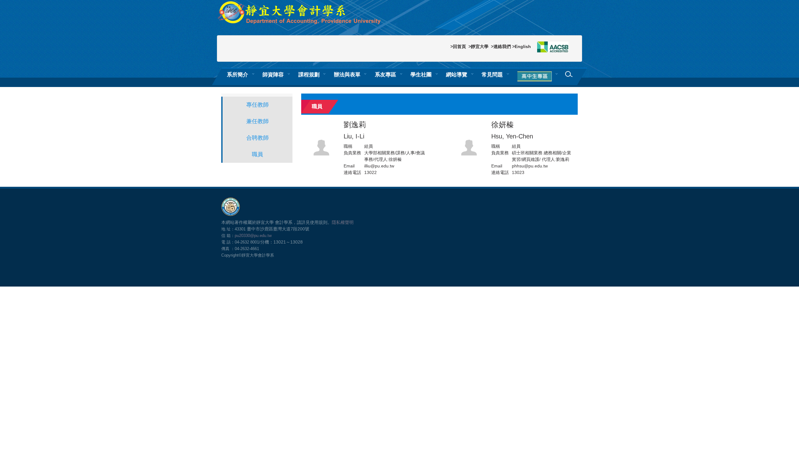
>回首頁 (458, 46)
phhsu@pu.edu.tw (530, 165)
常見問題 (492, 74)
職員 (257, 154)
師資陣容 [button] (273, 74)
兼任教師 (257, 121)
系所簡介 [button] (237, 74)
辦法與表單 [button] (347, 74)
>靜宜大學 (478, 46)
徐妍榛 (512, 130)
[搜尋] (569, 74)
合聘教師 (257, 138)
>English (521, 46)
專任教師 (257, 105)
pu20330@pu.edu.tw (253, 235)
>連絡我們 (501, 46)
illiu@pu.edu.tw (379, 165)
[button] (535, 76)
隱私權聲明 (343, 222)
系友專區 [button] (385, 74)
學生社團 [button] (421, 74)
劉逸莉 (355, 130)
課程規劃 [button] (309, 74)
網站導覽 (456, 74)
